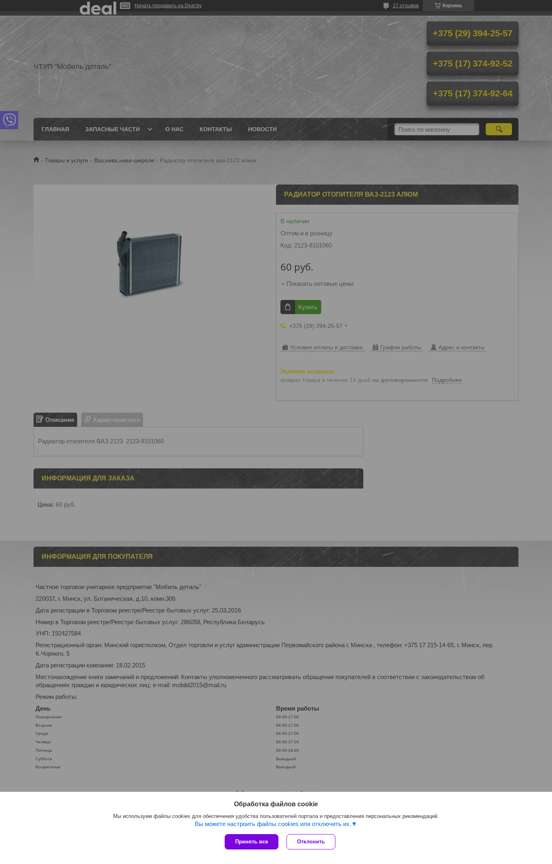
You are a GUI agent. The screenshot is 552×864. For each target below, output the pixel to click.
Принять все (251, 842)
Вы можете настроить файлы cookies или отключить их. (273, 823)
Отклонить (311, 842)
